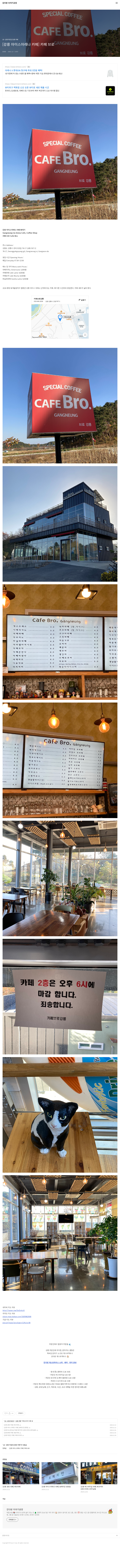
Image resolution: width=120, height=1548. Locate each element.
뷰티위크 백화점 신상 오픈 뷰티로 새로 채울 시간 (27, 87)
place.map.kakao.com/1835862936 (17, 1316)
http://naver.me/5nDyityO (14, 1310)
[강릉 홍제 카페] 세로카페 (11, 1433)
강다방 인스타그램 (8, 1539)
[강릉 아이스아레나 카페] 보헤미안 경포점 (16, 1427)
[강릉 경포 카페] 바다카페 (11, 1425)
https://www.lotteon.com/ (15, 67)
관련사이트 (5, 1535)
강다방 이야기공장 (9, 3)
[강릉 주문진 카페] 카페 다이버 (13, 1435)
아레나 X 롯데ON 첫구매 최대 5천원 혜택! (24, 70)
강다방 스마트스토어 (9, 1543)
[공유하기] (9, 1413)
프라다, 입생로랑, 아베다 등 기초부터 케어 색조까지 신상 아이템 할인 (32, 90)
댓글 (4, 1499)
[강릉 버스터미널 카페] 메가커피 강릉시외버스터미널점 (20, 1430)
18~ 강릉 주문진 (9, 1421)
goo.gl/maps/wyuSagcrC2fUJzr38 (16, 1322)
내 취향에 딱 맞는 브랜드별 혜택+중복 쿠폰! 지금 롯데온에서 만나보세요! (34, 73)
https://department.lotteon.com (18, 84)
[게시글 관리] (12, 1413)
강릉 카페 (18, 1421)
